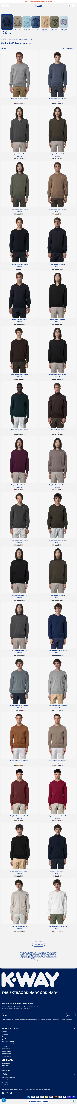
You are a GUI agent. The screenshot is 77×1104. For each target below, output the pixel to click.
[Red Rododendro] (15, 489)
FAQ (3, 1036)
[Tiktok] (11, 1092)
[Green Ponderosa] (15, 214)
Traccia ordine (6, 1034)
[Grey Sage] (18, 710)
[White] (56, 931)
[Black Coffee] (53, 269)
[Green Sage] (18, 214)
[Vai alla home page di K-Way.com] (38, 6)
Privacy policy (5, 1080)
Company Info (47, 1089)
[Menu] (3, 5)
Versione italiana (6, 1051)
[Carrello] (73, 5)
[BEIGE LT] (53, 765)
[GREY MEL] (15, 710)
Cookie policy (5, 1082)
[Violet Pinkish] (60, 820)
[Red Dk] (22, 710)
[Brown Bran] (18, 765)
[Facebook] (3, 1092)
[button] (69, 48)
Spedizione (5, 1039)
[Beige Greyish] (18, 103)
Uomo (5, 39)
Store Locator (5, 1065)
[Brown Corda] (22, 765)
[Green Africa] (22, 820)
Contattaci (4, 1031)
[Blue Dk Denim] (60, 655)
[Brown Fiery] (18, 820)
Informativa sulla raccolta (38, 1102)
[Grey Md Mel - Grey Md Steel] (19, 158)
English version (6, 1048)
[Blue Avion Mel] (56, 103)
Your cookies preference (8, 1077)
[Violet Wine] (15, 103)
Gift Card (4, 1046)
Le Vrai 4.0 (5, 1068)
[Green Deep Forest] (53, 710)
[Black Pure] (53, 103)
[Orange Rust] (22, 545)
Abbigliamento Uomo (13, 39)
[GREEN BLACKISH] (15, 158)
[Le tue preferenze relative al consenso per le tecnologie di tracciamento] (73, 1100)
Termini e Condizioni (7, 1085)
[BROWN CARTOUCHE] (56, 214)
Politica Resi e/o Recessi (8, 1041)
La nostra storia (6, 1063)
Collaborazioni (6, 1070)
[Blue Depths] (56, 655)
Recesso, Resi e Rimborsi (9, 1044)
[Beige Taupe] (22, 103)
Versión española (6, 1053)
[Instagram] (7, 1092)
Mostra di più (38, 944)
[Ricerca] (7, 5)
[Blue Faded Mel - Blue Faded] (53, 214)
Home (2, 39)
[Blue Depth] (60, 103)
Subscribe (70, 1015)
